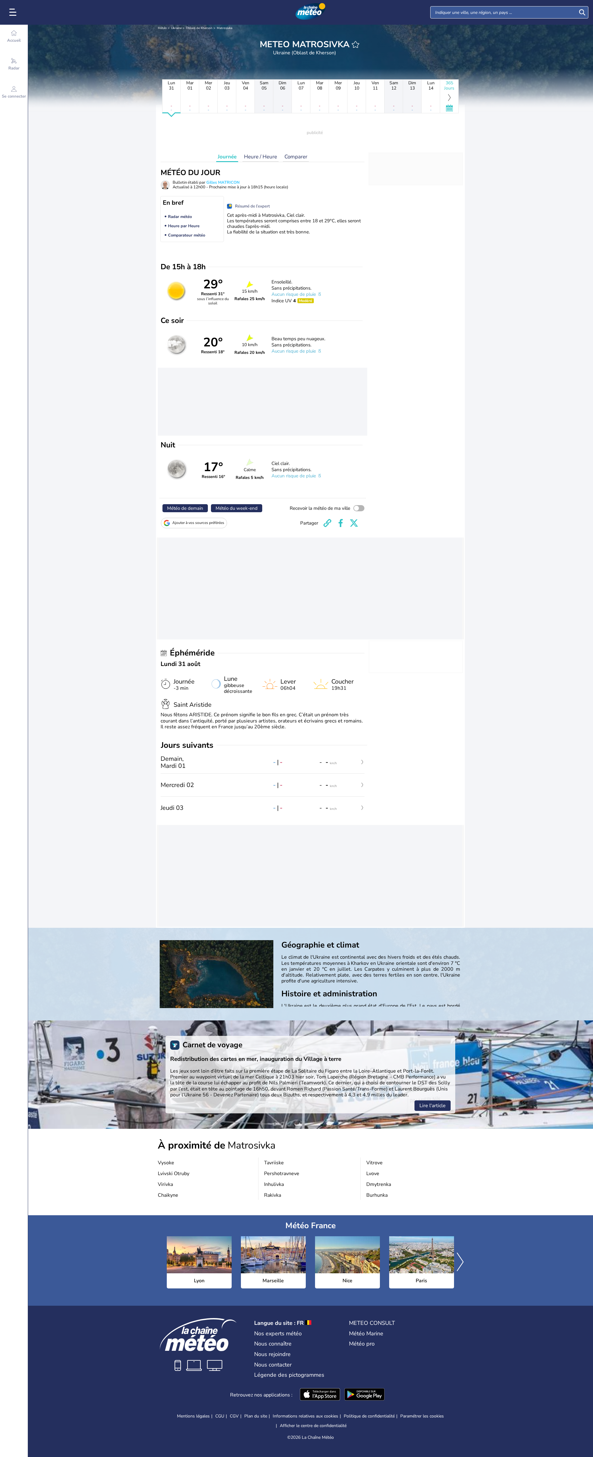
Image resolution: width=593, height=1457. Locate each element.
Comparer (295, 156)
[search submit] (582, 12)
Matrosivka (224, 28)
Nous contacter (273, 1364)
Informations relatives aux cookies (305, 1416)
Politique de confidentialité (369, 1416)
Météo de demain (185, 508)
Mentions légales (193, 1416)
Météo (162, 28)
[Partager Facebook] (341, 523)
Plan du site (255, 1416)
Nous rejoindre (272, 1354)
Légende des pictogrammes (289, 1375)
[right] (460, 1262)
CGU (219, 1416)
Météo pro (362, 1343)
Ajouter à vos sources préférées (198, 522)
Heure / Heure (260, 156)
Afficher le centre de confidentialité (313, 1425)
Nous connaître (273, 1343)
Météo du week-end (237, 508)
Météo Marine (366, 1333)
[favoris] (355, 44)
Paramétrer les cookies (422, 1416)
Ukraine (176, 28)
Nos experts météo (278, 1333)
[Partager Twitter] (354, 523)
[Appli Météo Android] (364, 1395)
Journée (227, 156)
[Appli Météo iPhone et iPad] (320, 1395)
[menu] (14, 12)
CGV (234, 1416)
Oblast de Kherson (199, 28)
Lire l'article (432, 1105)
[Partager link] (327, 523)
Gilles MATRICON (223, 182)
